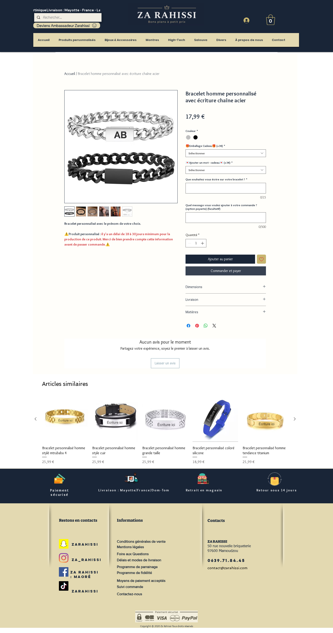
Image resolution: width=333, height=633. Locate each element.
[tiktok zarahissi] (63, 586)
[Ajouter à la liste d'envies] (261, 259)
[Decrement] (189, 243)
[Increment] (203, 243)
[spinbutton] (196, 243)
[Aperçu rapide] (65, 419)
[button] (270, 19)
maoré (82, 576)
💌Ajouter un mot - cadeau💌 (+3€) (209, 162)
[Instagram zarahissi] (63, 558)
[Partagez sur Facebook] (188, 325)
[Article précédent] (35, 419)
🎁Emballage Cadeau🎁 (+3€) (205, 146)
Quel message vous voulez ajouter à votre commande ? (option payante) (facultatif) (221, 206)
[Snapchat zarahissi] (63, 544)
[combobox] (226, 153)
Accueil (69, 74)
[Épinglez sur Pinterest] (197, 325)
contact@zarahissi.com (227, 568)
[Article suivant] (294, 419)
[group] (165, 430)
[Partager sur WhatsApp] (205, 325)
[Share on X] (214, 325)
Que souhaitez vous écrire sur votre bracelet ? (216, 179)
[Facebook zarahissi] (63, 572)
